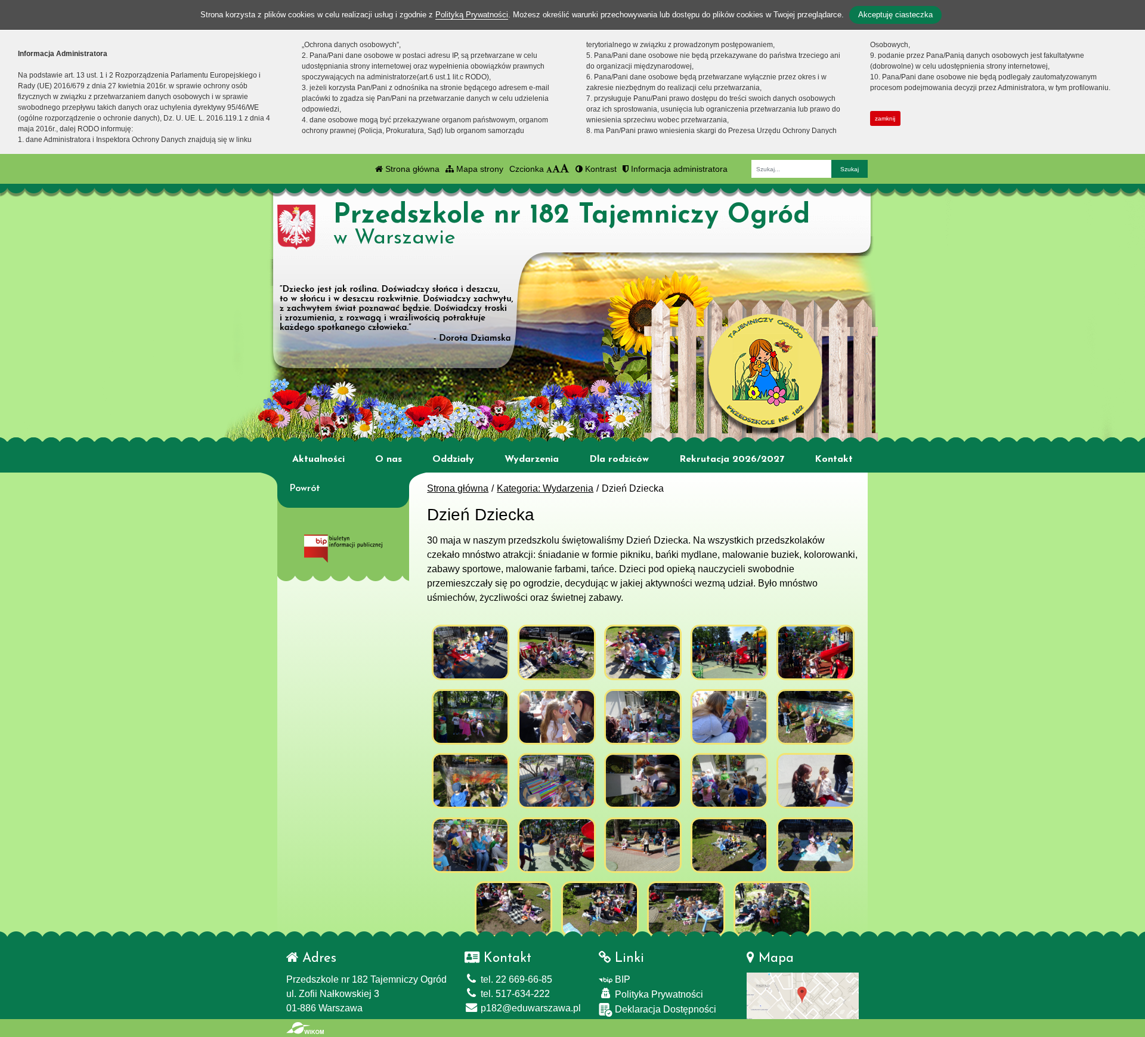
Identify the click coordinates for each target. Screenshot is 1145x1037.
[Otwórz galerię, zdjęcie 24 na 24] (772, 909)
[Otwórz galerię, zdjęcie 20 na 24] (815, 845)
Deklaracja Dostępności (664, 1009)
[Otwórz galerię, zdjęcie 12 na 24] (556, 781)
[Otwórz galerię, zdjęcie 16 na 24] (470, 845)
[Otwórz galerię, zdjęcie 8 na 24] (643, 717)
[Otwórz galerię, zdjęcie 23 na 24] (686, 909)
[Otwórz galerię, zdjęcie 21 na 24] (513, 909)
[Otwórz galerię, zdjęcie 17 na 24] (556, 845)
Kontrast (600, 169)
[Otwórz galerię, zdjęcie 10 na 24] (815, 717)
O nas (388, 459)
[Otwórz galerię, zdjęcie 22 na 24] (600, 909)
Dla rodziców (619, 459)
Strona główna (411, 169)
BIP (621, 979)
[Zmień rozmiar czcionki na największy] (565, 169)
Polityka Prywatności (657, 994)
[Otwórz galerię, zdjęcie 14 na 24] (729, 781)
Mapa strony (478, 169)
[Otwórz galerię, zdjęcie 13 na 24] (643, 781)
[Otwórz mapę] (803, 995)
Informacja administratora (678, 169)
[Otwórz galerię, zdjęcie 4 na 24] (729, 652)
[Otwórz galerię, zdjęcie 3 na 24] (643, 652)
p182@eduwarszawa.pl (529, 1008)
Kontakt (834, 459)
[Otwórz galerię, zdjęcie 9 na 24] (729, 717)
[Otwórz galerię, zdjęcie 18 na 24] (643, 845)
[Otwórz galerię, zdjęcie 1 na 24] (470, 652)
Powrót (304, 488)
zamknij (885, 118)
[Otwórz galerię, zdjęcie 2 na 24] (556, 652)
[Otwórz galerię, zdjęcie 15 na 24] (815, 781)
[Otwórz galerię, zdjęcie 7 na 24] (556, 717)
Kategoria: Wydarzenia (545, 488)
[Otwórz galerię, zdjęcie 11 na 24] (470, 781)
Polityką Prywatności (471, 14)
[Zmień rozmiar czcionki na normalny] (549, 169)
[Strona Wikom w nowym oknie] (305, 1028)
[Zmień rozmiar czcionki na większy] (556, 169)
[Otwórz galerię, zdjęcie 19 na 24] (729, 845)
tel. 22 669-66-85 (515, 979)
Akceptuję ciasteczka (895, 14)
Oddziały (453, 459)
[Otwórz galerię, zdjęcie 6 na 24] (470, 717)
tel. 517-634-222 (514, 994)
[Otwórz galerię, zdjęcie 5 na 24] (815, 652)
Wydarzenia (532, 459)
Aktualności (318, 459)
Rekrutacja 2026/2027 (731, 459)
